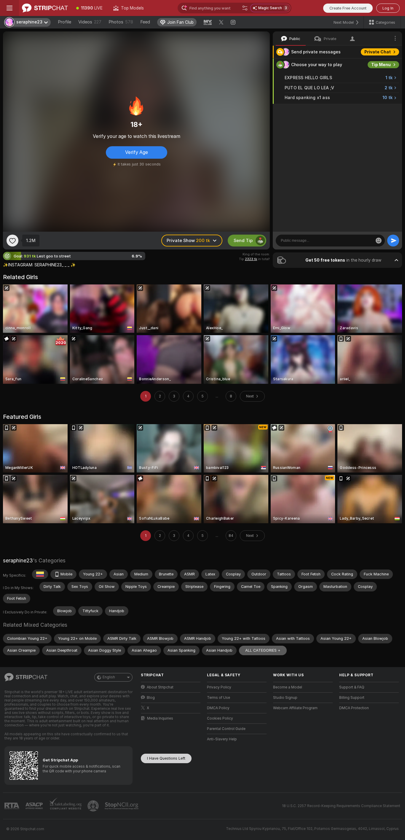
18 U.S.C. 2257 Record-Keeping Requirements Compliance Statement (341, 806)
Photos (121, 22)
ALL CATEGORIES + (262, 650)
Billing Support (351, 698)
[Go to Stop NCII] (122, 805)
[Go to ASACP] (34, 806)
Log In (387, 8)
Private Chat (377, 52)
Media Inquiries (160, 718)
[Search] (245, 8)
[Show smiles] (378, 240)
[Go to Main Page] (45, 8)
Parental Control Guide (226, 729)
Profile (64, 22)
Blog (151, 698)
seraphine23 (18, 560)
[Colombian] (40, 574)
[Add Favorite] (12, 240)
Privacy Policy (219, 687)
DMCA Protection (354, 708)
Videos (89, 22)
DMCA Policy (218, 708)
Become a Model (287, 687)
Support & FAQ (351, 687)
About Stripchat (160, 687)
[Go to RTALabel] (12, 806)
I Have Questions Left (166, 758)
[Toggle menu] (9, 8)
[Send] (393, 240)
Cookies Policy (220, 718)
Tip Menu (381, 64)
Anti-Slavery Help (222, 739)
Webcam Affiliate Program (295, 708)
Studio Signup (285, 698)
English (109, 677)
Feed (145, 22)
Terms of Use (218, 698)
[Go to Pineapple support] (93, 806)
